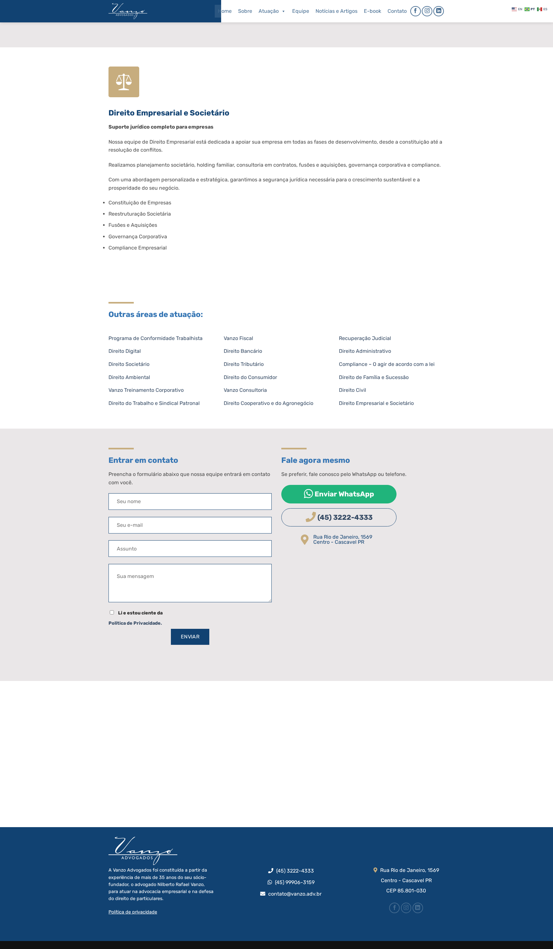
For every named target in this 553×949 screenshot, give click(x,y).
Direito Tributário (244, 364)
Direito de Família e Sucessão (374, 377)
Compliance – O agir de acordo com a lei (387, 364)
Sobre (245, 11)
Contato (397, 11)
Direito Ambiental (129, 377)
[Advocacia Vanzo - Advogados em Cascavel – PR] (140, 11)
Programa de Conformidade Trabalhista (155, 338)
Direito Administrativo (365, 351)
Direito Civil (352, 390)
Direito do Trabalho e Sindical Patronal (154, 403)
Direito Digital (124, 351)
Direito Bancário (243, 351)
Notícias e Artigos (336, 11)
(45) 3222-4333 (344, 517)
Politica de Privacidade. (135, 623)
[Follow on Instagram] (427, 11)
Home (225, 11)
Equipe (300, 11)
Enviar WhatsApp (343, 494)
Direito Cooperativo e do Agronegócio (268, 403)
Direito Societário (128, 364)
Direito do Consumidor (250, 377)
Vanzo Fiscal (238, 338)
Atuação (269, 11)
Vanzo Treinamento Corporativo (146, 390)
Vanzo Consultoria (245, 390)
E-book (372, 11)
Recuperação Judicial (365, 338)
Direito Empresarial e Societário (376, 403)
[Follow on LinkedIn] (438, 11)
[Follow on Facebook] (415, 11)
